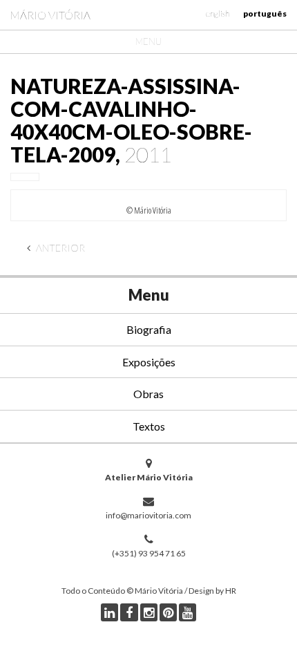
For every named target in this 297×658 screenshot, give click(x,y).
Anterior (59, 248)
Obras (148, 393)
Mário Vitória (50, 14)
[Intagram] (148, 612)
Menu (148, 41)
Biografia (148, 329)
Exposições (148, 361)
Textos (149, 426)
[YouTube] (187, 612)
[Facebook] (129, 612)
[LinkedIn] (109, 612)
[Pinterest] (168, 612)
